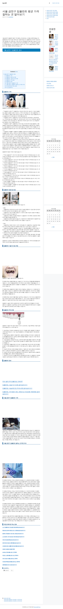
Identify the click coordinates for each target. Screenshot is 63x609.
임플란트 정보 (8, 81)
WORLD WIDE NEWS (52, 81)
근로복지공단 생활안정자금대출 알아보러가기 (13, 546)
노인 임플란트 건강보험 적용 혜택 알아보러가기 (13, 527)
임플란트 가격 (8, 75)
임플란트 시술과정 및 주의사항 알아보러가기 (17, 388)
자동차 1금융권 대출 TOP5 (8, 549)
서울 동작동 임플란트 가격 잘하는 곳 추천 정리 (13, 600)
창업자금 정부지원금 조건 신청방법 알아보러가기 (13, 530)
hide (16, 71)
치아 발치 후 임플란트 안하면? (12, 381)
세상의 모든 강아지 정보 (52, 12)
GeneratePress (37, 607)
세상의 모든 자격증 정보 (52, 15)
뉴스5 (4, 3)
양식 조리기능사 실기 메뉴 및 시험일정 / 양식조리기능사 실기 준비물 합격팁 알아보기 (53, 60)
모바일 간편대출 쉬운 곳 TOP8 (9, 552)
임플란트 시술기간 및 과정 (11, 78)
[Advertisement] (21, 28)
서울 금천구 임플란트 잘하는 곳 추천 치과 (15, 84)
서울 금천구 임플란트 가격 (11, 83)
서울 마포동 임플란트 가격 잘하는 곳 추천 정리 (13, 599)
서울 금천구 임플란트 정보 (9, 74)
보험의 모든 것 (50, 85)
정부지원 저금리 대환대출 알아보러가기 (11, 543)
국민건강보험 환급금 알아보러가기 (10, 539)
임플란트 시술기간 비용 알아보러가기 (14, 385)
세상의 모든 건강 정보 (52, 10)
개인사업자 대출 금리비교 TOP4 (10, 558)
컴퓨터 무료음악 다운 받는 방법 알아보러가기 (13, 533)
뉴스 (48, 18)
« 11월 (52, 157)
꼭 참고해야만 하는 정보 (11, 86)
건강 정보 (49, 83)
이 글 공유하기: (9, 87)
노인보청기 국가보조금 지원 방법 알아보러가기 (13, 536)
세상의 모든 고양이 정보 (52, 13)
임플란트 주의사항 (9, 80)
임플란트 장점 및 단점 (10, 77)
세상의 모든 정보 (55, 3)
